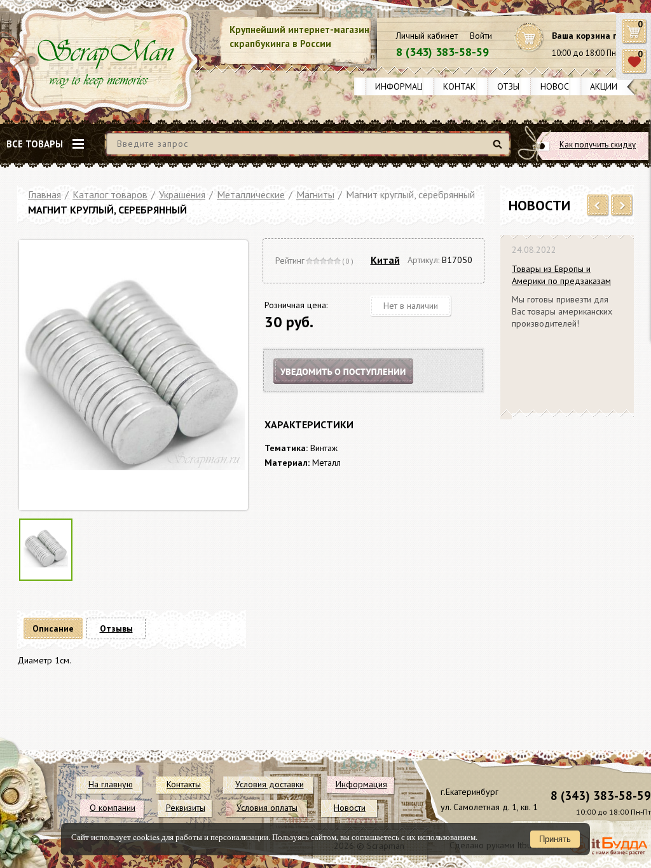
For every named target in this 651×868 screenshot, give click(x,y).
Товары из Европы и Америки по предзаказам (561, 275)
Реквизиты (185, 807)
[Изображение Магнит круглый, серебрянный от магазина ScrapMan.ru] (132, 375)
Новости (560, 86)
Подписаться (354, 386)
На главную (110, 784)
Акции (603, 86)
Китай (385, 260)
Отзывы (514, 86)
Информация (404, 86)
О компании (112, 807)
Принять (555, 839)
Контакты (465, 86)
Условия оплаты (267, 807)
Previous (598, 205)
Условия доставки (269, 784)
